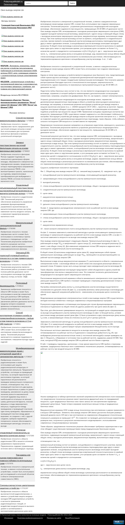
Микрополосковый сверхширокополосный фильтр (16, 226)
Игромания (8, 518)
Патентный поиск (11, 4)
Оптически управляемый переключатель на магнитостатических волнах (15, 433)
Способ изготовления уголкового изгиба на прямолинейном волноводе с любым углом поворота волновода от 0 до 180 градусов (17, 318)
